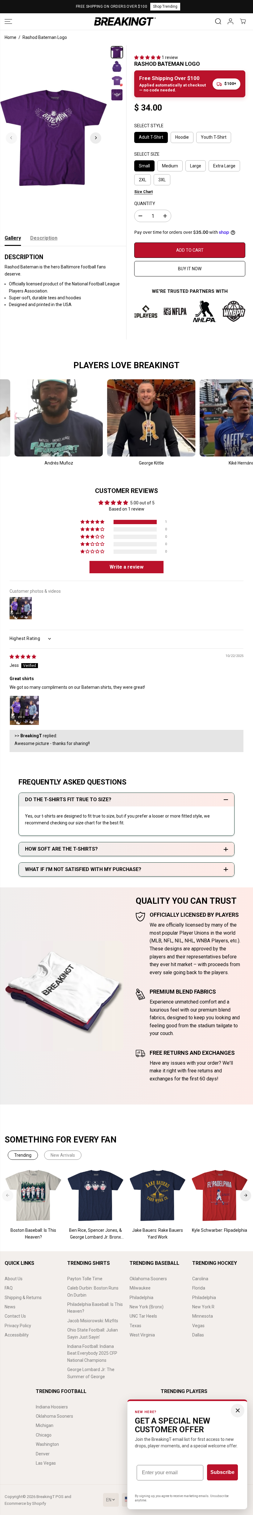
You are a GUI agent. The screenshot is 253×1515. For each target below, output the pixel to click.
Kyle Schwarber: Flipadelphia (219, 1230)
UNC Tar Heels (143, 1316)
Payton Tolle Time (84, 1278)
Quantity (144, 203)
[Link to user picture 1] (24, 710)
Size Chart (143, 192)
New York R (203, 1306)
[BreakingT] (125, 21)
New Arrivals (63, 1155)
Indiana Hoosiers (52, 1406)
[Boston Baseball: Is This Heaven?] (33, 1195)
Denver (43, 1453)
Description (43, 238)
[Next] (95, 138)
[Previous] (11, 138)
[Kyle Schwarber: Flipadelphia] (219, 1195)
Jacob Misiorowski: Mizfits (92, 1320)
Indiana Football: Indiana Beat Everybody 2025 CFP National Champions (92, 1353)
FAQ (9, 1288)
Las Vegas (46, 1463)
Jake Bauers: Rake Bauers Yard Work (157, 1233)
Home (10, 37)
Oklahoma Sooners (148, 1278)
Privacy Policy (18, 1325)
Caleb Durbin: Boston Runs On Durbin (92, 1291)
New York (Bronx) (147, 1306)
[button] (8, 21)
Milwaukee (140, 1288)
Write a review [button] (126, 567)
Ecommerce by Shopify (25, 1503)
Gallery (13, 238)
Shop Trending (165, 6)
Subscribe (222, 1472)
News (10, 1306)
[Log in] (230, 21)
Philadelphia (141, 1297)
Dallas (198, 1334)
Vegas (198, 1325)
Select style (149, 125)
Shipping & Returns (23, 1297)
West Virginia (142, 1334)
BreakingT (45, 1496)
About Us (14, 1278)
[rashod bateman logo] (53, 137)
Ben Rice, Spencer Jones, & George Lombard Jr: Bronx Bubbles (95, 1234)
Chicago (44, 1435)
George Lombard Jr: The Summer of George (90, 1373)
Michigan (44, 1425)
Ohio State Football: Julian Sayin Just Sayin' (92, 1333)
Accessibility (17, 1334)
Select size (147, 154)
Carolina (200, 1278)
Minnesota (202, 1316)
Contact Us (15, 1316)
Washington (47, 1444)
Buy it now (189, 268)
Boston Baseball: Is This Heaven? (33, 1233)
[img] (23, 656)
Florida (198, 1288)
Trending (22, 1155)
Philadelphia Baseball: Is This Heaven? (95, 1308)
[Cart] (242, 21)
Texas (135, 1325)
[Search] (218, 21)
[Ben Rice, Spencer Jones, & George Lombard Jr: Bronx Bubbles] (95, 1195)
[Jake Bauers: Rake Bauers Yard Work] (157, 1195)
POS (60, 1496)
